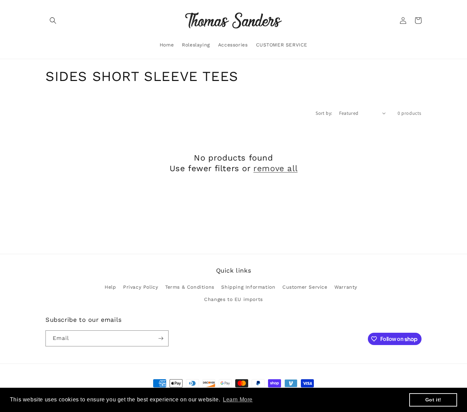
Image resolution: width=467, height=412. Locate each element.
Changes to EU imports (233, 299)
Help (110, 287)
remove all (275, 168)
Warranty (345, 287)
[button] (53, 20)
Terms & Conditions (189, 287)
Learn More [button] (238, 399)
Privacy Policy (140, 287)
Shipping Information (248, 287)
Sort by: (324, 113)
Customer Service (305, 287)
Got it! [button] (433, 399)
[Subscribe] (160, 338)
